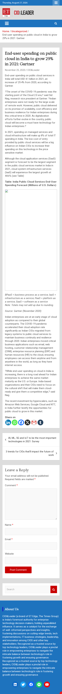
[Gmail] (34, 422)
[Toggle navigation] (6, 23)
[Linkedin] (8, 422)
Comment (11, 485)
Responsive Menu (56, 3)
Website (9, 553)
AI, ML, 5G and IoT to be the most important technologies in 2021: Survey (32, 439)
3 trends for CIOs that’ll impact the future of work (30, 453)
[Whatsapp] (15, 422)
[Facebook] (21, 422)
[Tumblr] (40, 422)
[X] (27, 422)
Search (53, 589)
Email (9, 539)
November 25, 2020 (15, 70)
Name (9, 524)
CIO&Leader (33, 70)
